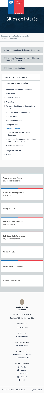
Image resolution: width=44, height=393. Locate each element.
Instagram (24, 374)
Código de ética (12, 125)
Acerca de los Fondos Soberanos (19, 90)
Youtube (24, 370)
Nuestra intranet (22, 336)
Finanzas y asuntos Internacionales (15, 36)
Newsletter (10, 94)
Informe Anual (11, 116)
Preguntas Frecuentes (14, 151)
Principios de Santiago (16, 146)
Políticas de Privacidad (22, 355)
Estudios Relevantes (14, 120)
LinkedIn (23, 377)
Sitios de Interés (13, 129)
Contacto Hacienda (22, 346)
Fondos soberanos (11, 38)
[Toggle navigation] (33, 3)
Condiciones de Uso (22, 358)
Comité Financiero (13, 98)
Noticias (9, 155)
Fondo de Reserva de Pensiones (18, 112)
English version (36, 390)
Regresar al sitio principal (17, 83)
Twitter (23, 367)
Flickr (24, 380)
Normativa (10, 102)
